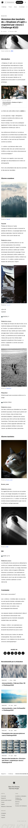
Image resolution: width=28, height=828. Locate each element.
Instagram (3, 813)
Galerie (3, 804)
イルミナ (8, 305)
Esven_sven (9, 480)
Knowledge (21, 7)
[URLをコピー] (23, 653)
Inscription (19, 2)
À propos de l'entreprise (21, 806)
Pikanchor (8, 388)
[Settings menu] (25, 2)
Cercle (2, 802)
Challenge (3, 7)
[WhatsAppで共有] (12, 653)
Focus (10, 7)
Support (3, 817)
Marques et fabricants (6, 806)
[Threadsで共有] (19, 653)
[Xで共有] (8, 653)
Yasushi (8, 219)
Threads (3, 815)
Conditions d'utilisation (20, 796)
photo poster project (6, 800)
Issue (15, 7)
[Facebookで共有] (5, 653)
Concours (3, 796)
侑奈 (12, 51)
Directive (17, 801)
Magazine (3, 773)
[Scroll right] (27, 7)
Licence (17, 803)
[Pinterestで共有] (15, 653)
